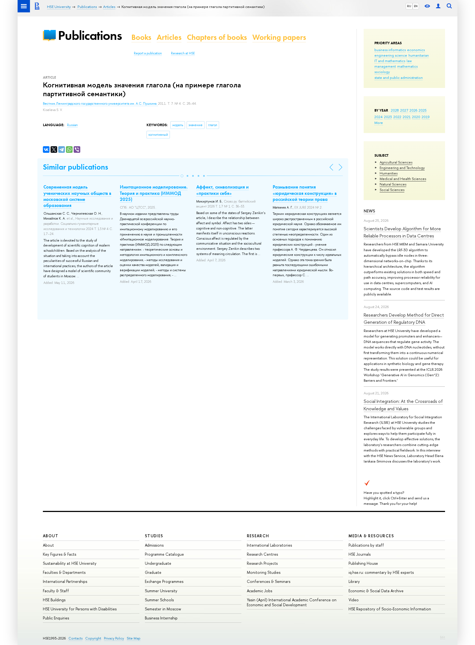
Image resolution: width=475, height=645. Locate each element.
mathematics (407, 66)
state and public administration (398, 77)
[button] (182, 176)
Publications (90, 35)
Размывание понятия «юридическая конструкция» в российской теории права (305, 193)
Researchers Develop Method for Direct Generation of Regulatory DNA (404, 318)
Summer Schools (159, 599)
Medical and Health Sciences (403, 178)
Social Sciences (392, 189)
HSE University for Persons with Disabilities (80, 608)
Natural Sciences (393, 184)
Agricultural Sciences (396, 162)
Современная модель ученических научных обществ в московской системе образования (77, 196)
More (378, 122)
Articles (169, 37)
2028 (395, 110)
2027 (404, 110)
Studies (154, 535)
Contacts (75, 638)
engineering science (390, 55)
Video (354, 599)
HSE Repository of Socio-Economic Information (390, 608)
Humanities (388, 173)
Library (354, 581)
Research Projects (262, 563)
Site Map (133, 638)
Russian (72, 125)
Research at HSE (183, 53)
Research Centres (262, 554)
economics (416, 49)
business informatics (390, 49)
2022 (397, 116)
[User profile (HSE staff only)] (438, 6)
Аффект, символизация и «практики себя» (222, 190)
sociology (382, 71)
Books (141, 37)
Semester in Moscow (163, 608)
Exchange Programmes (164, 581)
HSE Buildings (54, 599)
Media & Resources (371, 535)
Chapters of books (217, 37)
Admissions (154, 545)
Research (258, 535)
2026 (413, 110)
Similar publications (75, 167)
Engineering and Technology (402, 167)
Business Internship (161, 618)
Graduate (153, 572)
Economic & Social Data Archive (376, 590)
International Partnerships (65, 581)
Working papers (279, 37)
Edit (442, 637)
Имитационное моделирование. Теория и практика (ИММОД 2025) (153, 193)
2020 (416, 116)
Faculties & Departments (64, 572)
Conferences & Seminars (268, 581)
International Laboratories (269, 545)
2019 (426, 116)
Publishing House (363, 563)
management (385, 66)
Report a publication (148, 53)
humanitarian (418, 55)
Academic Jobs (259, 590)
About (50, 535)
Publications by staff (366, 545)
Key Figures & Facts (59, 554)
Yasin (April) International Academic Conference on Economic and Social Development (291, 602)
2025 (423, 110)
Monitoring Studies (263, 572)
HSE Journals (360, 554)
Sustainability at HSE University (69, 563)
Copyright (93, 638)
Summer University (161, 590)
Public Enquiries (56, 618)
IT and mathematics (389, 60)
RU (409, 6)
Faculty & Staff (56, 590)
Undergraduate (158, 563)
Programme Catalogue (164, 554)
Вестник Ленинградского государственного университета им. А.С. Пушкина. (100, 103)
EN (416, 6)
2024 (378, 116)
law (409, 60)
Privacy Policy (114, 638)
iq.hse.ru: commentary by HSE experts (381, 572)
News (369, 211)
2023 (388, 116)
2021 (407, 116)
